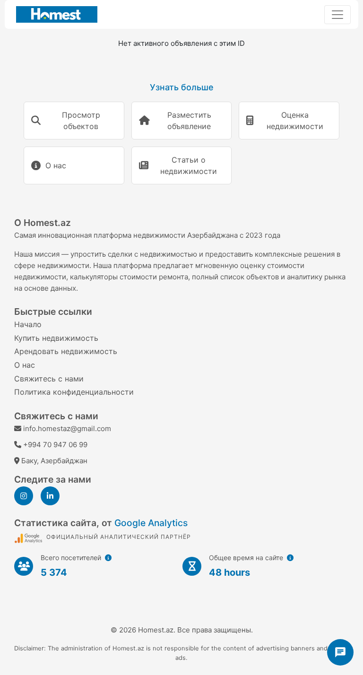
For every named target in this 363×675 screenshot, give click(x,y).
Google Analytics (151, 522)
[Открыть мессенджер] (340, 652)
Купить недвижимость (56, 338)
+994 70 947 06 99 (55, 444)
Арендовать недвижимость (65, 351)
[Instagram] (23, 495)
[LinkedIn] (50, 495)
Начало (28, 324)
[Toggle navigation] (337, 14)
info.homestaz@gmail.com (67, 428)
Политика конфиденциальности (74, 392)
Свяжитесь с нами (49, 378)
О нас (24, 365)
